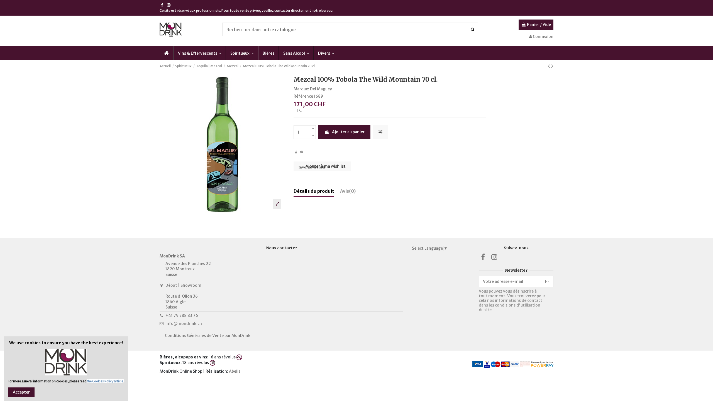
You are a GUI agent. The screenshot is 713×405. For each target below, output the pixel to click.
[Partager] (296, 152)
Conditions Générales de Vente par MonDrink (207, 335)
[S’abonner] (547, 281)
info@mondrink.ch (183, 323)
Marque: (301, 88)
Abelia (235, 371)
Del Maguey (321, 88)
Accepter (21, 392)
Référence (303, 96)
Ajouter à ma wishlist (322, 166)
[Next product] (552, 66)
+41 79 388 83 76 (181, 315)
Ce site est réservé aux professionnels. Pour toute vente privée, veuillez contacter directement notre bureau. (246, 10)
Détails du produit (314, 191)
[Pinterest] (301, 152)
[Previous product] (549, 66)
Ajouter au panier (348, 131)
